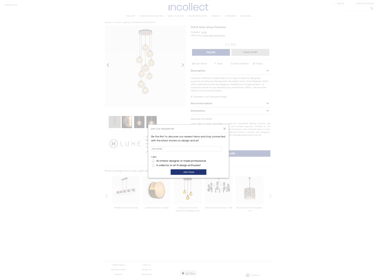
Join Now (188, 172)
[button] (224, 128)
